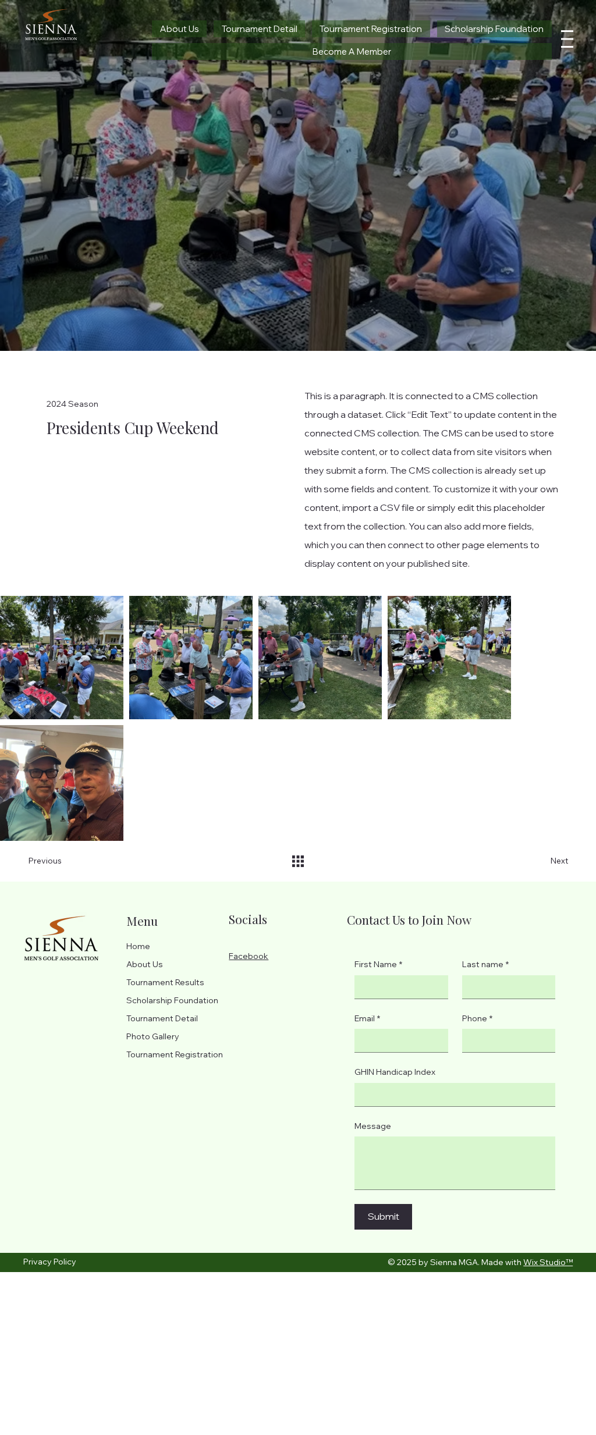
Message (372, 1126)
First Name (378, 964)
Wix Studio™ (548, 1262)
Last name (485, 964)
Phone (477, 1018)
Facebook (248, 956)
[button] (352, 51)
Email (367, 1018)
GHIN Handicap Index (394, 1072)
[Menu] (567, 39)
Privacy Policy (49, 1261)
